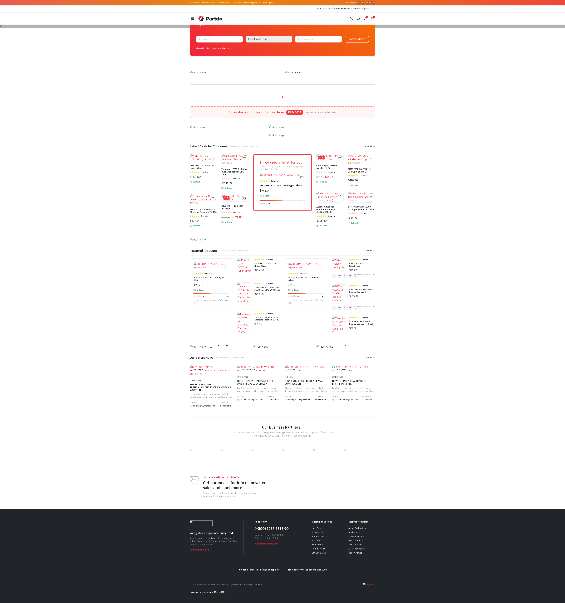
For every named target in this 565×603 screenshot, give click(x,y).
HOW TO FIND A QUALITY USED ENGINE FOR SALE (349, 382)
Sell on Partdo (355, 553)
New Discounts (355, 540)
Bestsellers (354, 532)
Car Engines (341, 369)
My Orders (317, 540)
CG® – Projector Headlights (357, 264)
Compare (214, 163)
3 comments (225, 405)
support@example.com (266, 543)
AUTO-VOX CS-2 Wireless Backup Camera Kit (360, 170)
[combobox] (219, 39)
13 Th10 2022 (195, 381)
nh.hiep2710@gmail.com (202, 405)
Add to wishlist (212, 158)
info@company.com (361, 8)
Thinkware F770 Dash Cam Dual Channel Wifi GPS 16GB (234, 172)
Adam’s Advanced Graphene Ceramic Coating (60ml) (325, 209)
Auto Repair (198, 369)
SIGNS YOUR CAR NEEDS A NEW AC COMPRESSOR (304, 382)
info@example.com (199, 549)
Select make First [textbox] (257, 39)
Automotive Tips (248, 369)
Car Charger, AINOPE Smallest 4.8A (326, 167)
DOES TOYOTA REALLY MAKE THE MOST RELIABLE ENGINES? (255, 382)
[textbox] (205, 39)
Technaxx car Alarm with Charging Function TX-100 (203, 210)
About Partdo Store (358, 528)
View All (368, 146)
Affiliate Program (356, 548)
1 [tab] (282, 97)
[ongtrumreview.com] (210, 18)
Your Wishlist (318, 544)
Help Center (318, 528)
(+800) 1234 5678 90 (341, 8)
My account (317, 532)
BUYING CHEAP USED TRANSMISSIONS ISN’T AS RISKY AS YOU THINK (210, 387)
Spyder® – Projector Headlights (232, 207)
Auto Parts (293, 369)
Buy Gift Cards (319, 553)
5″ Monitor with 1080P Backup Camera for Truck (361, 208)
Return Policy (318, 548)
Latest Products (356, 536)
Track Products (319, 536)
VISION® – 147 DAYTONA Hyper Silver (202, 167)
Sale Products (355, 544)
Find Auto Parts (357, 39)
